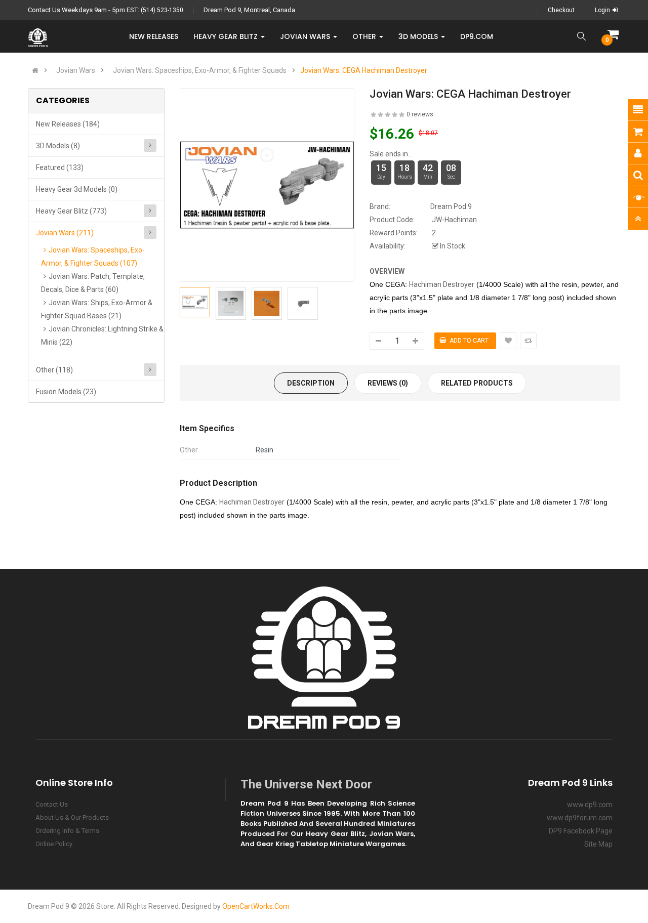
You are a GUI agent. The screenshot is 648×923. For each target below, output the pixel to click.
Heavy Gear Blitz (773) (71, 211)
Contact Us (51, 804)
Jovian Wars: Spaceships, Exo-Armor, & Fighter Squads (200, 70)
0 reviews (420, 114)
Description (311, 383)
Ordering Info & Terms (67, 830)
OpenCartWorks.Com (256, 906)
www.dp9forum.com (580, 818)
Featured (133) (60, 167)
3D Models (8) (58, 146)
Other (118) (54, 370)
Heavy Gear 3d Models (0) (76, 189)
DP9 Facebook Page (581, 831)
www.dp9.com (590, 805)
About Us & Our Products (72, 817)
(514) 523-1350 (162, 10)
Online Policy (53, 844)
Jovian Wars (75, 70)
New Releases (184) (68, 124)
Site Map (598, 844)
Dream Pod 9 (451, 206)
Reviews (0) (388, 383)
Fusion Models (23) (66, 392)
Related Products (477, 383)
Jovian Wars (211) (65, 233)
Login (602, 10)
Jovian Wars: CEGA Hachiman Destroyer (363, 70)
